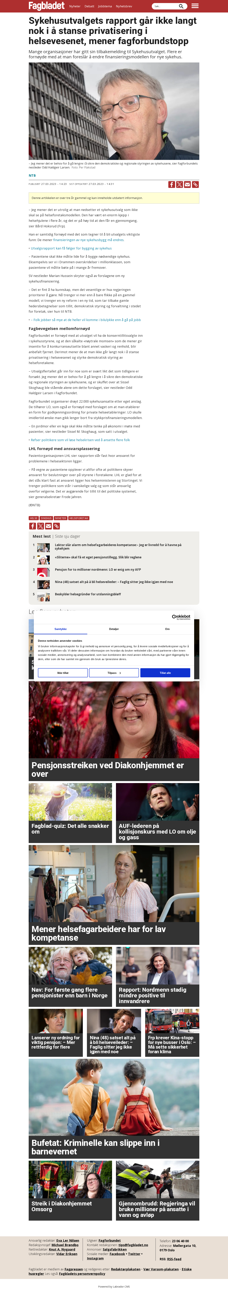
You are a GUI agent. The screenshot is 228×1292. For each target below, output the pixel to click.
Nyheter (75, 6)
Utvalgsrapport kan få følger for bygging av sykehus (71, 248)
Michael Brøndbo (65, 1245)
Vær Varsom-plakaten (161, 1269)
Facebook (117, 1254)
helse (33, 518)
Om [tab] (167, 628)
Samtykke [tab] (61, 628)
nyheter (60, 518)
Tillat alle (165, 672)
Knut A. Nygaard (62, 1249)
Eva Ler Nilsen (67, 1240)
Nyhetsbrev (124, 6)
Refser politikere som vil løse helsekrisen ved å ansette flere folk (80, 440)
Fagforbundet (110, 1240)
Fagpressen (73, 1269)
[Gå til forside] (46, 6)
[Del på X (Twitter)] (179, 184)
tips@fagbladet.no (133, 1245)
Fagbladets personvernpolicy (82, 1273)
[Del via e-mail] (187, 184)
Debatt (89, 6)
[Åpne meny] (195, 6)
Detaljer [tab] (114, 628)
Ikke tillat (62, 672)
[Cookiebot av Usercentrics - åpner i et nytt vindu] (174, 617)
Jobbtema (105, 6)
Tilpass (112, 672)
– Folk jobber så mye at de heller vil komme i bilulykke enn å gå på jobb (86, 320)
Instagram (95, 1258)
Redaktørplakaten (125, 1269)
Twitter (134, 1254)
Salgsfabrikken (115, 1249)
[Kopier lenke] (195, 184)
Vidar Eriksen (66, 1254)
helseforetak (79, 518)
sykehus (46, 518)
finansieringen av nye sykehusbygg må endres (88, 240)
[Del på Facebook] (171, 184)
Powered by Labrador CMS (114, 1286)
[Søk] (181, 6)
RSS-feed (174, 1259)
